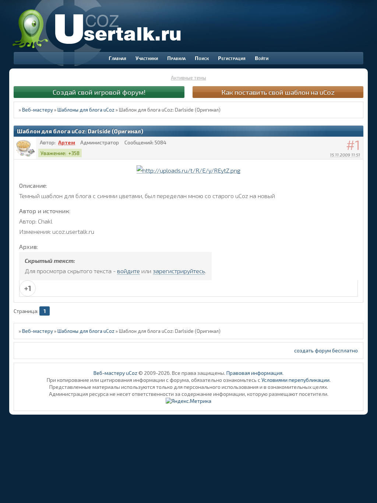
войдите (128, 270)
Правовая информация (254, 373)
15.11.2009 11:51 (345, 154)
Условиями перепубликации (295, 380)
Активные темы (188, 78)
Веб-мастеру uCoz (115, 373)
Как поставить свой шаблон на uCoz (278, 92)
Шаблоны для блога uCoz (85, 110)
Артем (66, 142)
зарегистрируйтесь (179, 270)
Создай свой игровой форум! (99, 92)
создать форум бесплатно (326, 350)
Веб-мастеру (37, 110)
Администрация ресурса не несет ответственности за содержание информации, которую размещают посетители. (188, 394)
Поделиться (358, 164)
